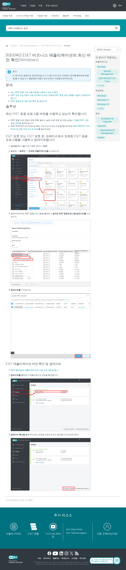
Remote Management (29, 46)
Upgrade (101, 125)
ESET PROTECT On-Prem (51, 46)
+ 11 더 (100, 85)
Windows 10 (103, 104)
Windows (101, 95)
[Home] (7, 46)
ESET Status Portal (74, 529)
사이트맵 (74, 558)
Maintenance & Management (107, 131)
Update (100, 137)
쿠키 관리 (82, 558)
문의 (39, 558)
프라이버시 (47, 558)
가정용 (23, 5)
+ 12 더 (100, 108)
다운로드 (55, 15)
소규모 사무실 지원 (24, 15)
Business (14, 46)
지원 (40, 5)
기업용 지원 (42, 15)
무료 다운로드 (52, 5)
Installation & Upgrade (107, 120)
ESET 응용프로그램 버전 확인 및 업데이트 (29, 101)
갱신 (87, 15)
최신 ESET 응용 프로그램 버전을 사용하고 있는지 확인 (34, 92)
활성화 (66, 15)
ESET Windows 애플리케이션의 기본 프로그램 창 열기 (34, 370)
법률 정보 (56, 558)
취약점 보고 (65, 558)
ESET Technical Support (76, 533)
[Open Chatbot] (116, 560)
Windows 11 (103, 100)
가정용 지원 (7, 15)
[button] (120, 5)
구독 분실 (77, 15)
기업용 (32, 5)
